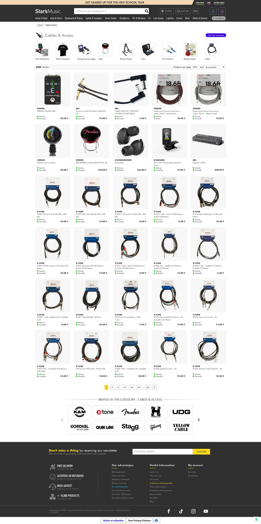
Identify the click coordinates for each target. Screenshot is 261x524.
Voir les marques (216, 35)
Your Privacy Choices (139, 520)
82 (148, 387)
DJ (149, 18)
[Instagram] (193, 511)
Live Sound (159, 18)
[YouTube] (206, 511)
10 (124, 387)
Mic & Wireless (139, 18)
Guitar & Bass (41, 18)
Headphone (124, 18)
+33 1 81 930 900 (71, 489)
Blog (151, 501)
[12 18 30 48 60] (194, 67)
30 (138, 387)
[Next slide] (198, 420)
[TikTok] (181, 511)
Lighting (170, 18)
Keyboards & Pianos (74, 18)
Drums (179, 18)
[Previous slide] (62, 420)
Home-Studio (111, 18)
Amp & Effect (56, 18)
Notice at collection (113, 520)
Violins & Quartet (199, 18)
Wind (187, 18)
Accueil (40, 25)
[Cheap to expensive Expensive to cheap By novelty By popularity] (214, 67)
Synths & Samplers (94, 18)
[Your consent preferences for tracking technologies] (256, 519)
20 (131, 387)
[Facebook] (169, 511)
